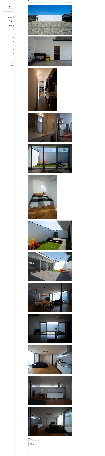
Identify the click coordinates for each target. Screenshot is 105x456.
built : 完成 (12, 16)
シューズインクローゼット (50, 2)
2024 (13, 30)
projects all (12, 14)
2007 (13, 53)
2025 (13, 29)
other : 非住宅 (12, 22)
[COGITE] (10, 8)
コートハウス (44, 2)
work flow (12, 65)
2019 (13, 37)
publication (12, 62)
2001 (13, 61)
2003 (13, 58)
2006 (13, 54)
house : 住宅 (12, 21)
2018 (13, 38)
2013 (13, 45)
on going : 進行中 (11, 18)
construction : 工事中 (11, 17)
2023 (13, 32)
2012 (13, 46)
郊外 (71, 2)
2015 (13, 42)
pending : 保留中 (11, 20)
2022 (13, 33)
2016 (13, 41)
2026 (13, 28)
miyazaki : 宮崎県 (11, 25)
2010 (13, 49)
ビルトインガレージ (57, 2)
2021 (13, 34)
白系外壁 (69, 2)
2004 (13, 57)
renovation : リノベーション (10, 24)
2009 (13, 50)
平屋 (64, 2)
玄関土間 (67, 2)
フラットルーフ (62, 2)
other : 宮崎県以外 (11, 26)
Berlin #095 (30, 0)
